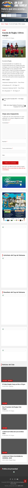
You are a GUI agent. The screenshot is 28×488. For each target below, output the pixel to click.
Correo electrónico (7, 148)
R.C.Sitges (11, 38)
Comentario (5, 123)
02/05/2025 (5, 386)
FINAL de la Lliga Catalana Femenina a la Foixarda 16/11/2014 (13, 106)
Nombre (4, 141)
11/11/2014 (5, 38)
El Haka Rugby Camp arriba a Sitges (13, 384)
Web (3, 155)
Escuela (10, 380)
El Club (5, 380)
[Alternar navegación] (3, 20)
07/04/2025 (5, 435)
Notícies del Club (8, 365)
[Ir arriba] (25, 481)
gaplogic (11, 386)
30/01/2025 (5, 460)
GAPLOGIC (20, 486)
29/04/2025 (5, 411)
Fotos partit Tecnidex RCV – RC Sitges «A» (14, 99)
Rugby (4, 30)
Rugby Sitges (12, 460)
